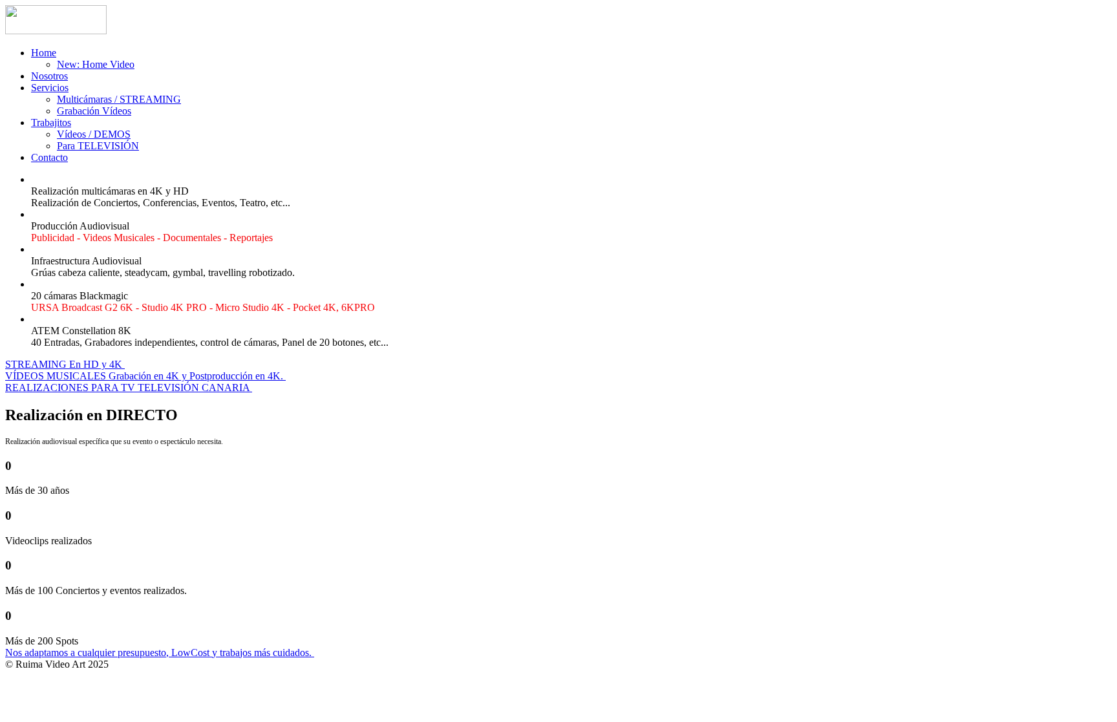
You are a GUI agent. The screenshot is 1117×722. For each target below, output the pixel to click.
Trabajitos (51, 122)
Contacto (49, 157)
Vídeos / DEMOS (94, 134)
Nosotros (49, 75)
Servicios (50, 87)
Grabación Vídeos (94, 110)
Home (43, 52)
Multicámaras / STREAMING (119, 99)
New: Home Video (95, 64)
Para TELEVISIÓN (98, 145)
